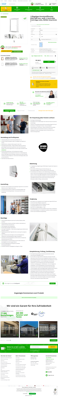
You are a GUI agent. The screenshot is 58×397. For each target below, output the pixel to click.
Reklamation (3, 367)
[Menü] (56, 388)
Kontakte (30, 0)
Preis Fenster (3, 374)
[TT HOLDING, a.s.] (49, 371)
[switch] (55, 393)
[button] (8, 340)
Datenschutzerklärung (4, 359)
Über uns (2, 0)
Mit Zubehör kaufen (36, 70)
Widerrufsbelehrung (4, 362)
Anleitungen (10, 0)
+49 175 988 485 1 (38, 95)
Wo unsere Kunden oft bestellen (21, 364)
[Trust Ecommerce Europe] (41, 314)
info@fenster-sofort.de (39, 96)
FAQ (1, 369)
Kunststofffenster (5, 13)
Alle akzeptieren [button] (32, 393)
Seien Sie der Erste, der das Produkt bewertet (43, 24)
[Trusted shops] (34, 314)
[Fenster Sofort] (3, 4)
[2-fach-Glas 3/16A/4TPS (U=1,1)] (40, 39)
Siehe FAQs (52, 283)
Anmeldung (52, 346)
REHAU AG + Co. (50, 50)
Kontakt (54, 51)
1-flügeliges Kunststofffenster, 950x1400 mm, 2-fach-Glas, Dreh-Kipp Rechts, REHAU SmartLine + (11, 58)
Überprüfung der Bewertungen (21, 376)
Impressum (2, 360)
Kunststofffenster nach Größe (20, 365)
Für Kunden (17, 363)
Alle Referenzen (53, 340)
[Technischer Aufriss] (41, 44)
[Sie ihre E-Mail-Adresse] (43, 346)
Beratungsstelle (18, 371)
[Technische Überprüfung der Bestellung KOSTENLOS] (32, 4)
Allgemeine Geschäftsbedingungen (6, 357)
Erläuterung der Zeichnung (52, 42)
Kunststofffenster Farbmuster (20, 375)
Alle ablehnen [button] (25, 393)
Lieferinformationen (4, 364)
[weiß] (40, 36)
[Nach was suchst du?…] (18, 4)
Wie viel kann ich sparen (4, 373)
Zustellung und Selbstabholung (6, 363)
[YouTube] (47, 375)
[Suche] (28, 4)
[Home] (1, 13)
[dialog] (29, 391)
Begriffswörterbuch (19, 361)
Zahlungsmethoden (4, 366)
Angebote (5, 0)
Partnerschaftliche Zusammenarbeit (23, 0)
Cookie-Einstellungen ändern (5, 379)
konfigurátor (3, 149)
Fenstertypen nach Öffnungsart (21, 367)
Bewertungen (15, 0)
